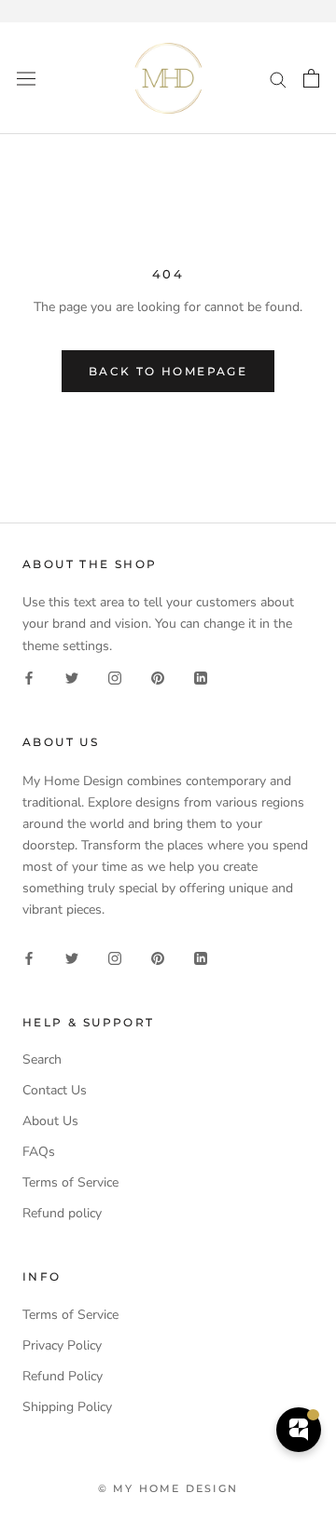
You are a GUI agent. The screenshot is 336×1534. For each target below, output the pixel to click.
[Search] (278, 79)
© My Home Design (168, 1488)
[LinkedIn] (200, 677)
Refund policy (62, 1213)
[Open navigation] (26, 78)
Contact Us (54, 1090)
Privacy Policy (62, 1345)
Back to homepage (168, 371)
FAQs (38, 1152)
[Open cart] (311, 78)
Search (42, 1059)
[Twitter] (71, 677)
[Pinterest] (157, 677)
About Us (50, 1121)
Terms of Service (70, 1182)
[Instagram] (114, 677)
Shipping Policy (67, 1407)
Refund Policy (62, 1376)
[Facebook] (28, 677)
